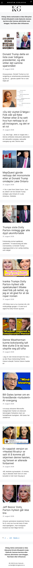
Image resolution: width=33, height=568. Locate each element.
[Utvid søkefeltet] (31, 3)
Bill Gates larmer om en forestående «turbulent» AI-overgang (16, 397)
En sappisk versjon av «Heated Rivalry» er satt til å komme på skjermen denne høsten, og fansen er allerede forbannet (16, 456)
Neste (16, 538)
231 (10, 538)
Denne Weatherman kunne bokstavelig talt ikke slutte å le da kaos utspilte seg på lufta (16, 344)
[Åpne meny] (2, 3)
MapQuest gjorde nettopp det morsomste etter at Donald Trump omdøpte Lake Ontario (16, 177)
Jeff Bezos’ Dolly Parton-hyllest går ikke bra (16, 510)
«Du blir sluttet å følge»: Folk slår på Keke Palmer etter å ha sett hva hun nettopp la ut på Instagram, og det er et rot (16, 119)
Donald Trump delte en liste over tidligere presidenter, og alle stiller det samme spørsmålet (16, 60)
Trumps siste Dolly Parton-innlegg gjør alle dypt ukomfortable (16, 230)
